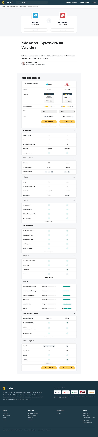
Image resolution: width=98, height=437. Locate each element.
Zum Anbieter (48, 121)
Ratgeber (30, 417)
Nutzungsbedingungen (30, 430)
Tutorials (30, 420)
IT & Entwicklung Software (12, 6)
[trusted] (7, 2)
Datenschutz (41, 430)
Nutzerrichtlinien (19, 430)
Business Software (71, 2)
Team (4, 417)
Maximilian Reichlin (31, 62)
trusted (3, 6)
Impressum (49, 430)
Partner (59, 413)
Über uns (5, 413)
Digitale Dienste (84, 2)
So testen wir (6, 415)
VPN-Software (23, 6)
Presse (5, 420)
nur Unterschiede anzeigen (31, 83)
